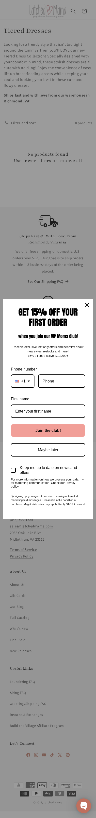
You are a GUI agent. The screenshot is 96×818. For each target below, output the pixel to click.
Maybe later (48, 450)
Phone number (24, 369)
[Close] (87, 305)
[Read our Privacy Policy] (82, 480)
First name (20, 399)
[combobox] (22, 381)
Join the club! (48, 430)
